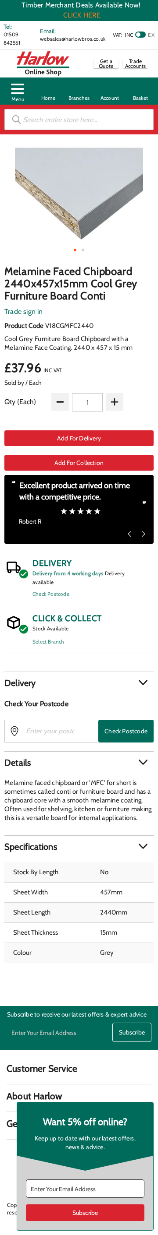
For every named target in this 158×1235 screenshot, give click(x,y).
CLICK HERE (82, 15)
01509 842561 (12, 38)
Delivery (20, 683)
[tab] (79, 683)
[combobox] (79, 119)
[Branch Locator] (79, 91)
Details (17, 762)
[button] (17, 91)
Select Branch (48, 641)
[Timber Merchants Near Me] (48, 91)
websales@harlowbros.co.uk (72, 38)
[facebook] (13, 1156)
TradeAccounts (135, 63)
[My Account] (109, 91)
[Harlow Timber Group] (43, 63)
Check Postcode (50, 594)
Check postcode (125, 731)
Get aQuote (106, 63)
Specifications (30, 846)
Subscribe (132, 1032)
